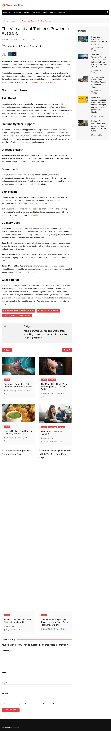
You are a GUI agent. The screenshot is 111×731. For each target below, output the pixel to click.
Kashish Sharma (11, 626)
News (45, 12)
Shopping (61, 12)
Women (61, 427)
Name (4, 672)
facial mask (32, 215)
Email (4, 683)
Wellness (26, 12)
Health (33, 39)
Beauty (53, 12)
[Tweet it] (14, 54)
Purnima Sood (48, 393)
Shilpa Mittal (47, 629)
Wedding (17, 12)
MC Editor (9, 391)
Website (5, 693)
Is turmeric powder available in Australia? (19, 311)
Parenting (36, 12)
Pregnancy (52, 427)
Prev (8, 350)
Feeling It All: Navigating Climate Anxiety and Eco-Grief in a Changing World (98, 126)
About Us (6, 12)
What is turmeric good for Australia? (18, 315)
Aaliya (6, 39)
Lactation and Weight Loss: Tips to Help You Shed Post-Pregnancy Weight (54, 622)
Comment (6, 651)
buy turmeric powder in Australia (41, 82)
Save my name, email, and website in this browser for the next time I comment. (32, 704)
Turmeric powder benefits (49, 311)
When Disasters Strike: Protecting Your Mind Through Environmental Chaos (98, 82)
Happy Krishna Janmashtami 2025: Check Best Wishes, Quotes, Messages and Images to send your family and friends (99, 105)
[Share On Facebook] (10, 54)
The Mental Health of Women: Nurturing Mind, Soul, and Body (55, 386)
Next (66, 350)
